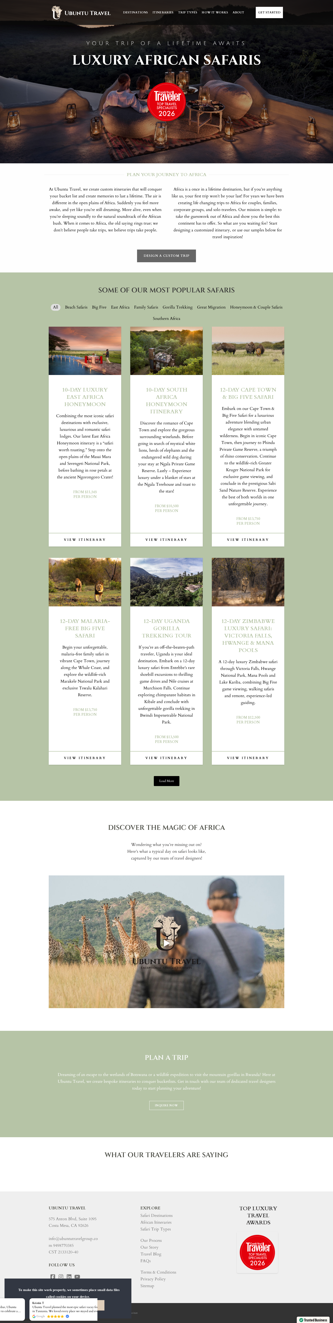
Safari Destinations (156, 1215)
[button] (94, 1298)
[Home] (80, 12)
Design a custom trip (166, 256)
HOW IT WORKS (215, 12)
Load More (166, 781)
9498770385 (63, 1245)
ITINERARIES (163, 12)
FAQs (145, 1261)
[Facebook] (53, 1277)
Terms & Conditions (158, 1272)
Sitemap (147, 1286)
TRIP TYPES (187, 12)
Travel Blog (150, 1254)
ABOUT (238, 12)
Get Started (269, 12)
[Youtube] (77, 1277)
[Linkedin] (69, 1277)
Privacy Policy (153, 1279)
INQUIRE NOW (166, 1105)
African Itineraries (155, 1222)
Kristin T (11, 1303)
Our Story (149, 1247)
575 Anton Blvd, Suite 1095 (73, 1219)
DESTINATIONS (135, 12)
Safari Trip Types (155, 1229)
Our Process (151, 1240)
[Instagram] (61, 1277)
